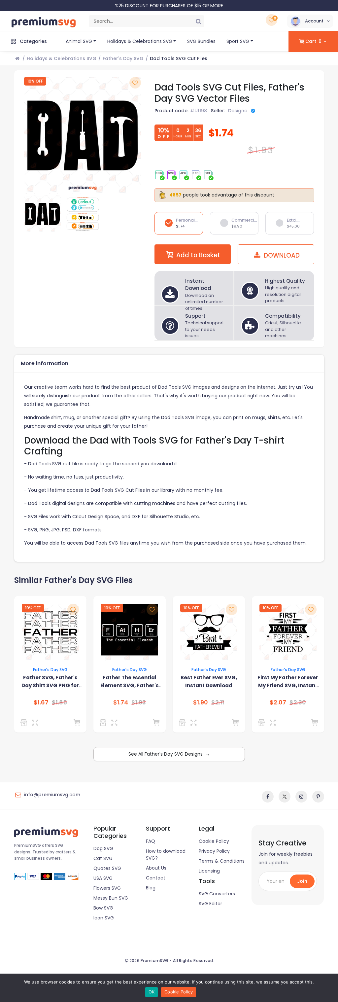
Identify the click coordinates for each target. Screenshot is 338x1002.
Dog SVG (103, 848)
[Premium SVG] (25, 723)
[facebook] (268, 797)
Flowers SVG (107, 888)
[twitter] (284, 797)
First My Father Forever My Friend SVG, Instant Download (287, 682)
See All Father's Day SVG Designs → (169, 754)
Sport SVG (237, 41)
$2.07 (278, 702)
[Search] (198, 21)
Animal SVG (79, 41)
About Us (156, 868)
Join (302, 881)
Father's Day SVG (123, 58)
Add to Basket (198, 255)
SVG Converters (217, 893)
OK (152, 991)
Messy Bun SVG (110, 898)
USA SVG (103, 878)
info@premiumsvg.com (52, 794)
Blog (150, 887)
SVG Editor (210, 903)
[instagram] (301, 797)
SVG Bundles (201, 41)
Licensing (209, 871)
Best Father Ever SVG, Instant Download (209, 681)
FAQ (150, 841)
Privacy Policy (214, 851)
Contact (155, 878)
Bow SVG (103, 908)
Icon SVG (103, 917)
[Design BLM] (104, 723)
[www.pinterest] (318, 797)
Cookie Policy (214, 841)
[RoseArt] (183, 723)
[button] (310, 21)
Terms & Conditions (222, 861)
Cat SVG (103, 858)
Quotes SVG (107, 868)
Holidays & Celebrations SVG (139, 41)
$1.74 (120, 702)
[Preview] (36, 723)
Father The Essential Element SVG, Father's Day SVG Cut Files (129, 682)
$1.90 (200, 702)
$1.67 (41, 702)
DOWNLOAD (281, 255)
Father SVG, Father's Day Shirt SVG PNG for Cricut (50, 682)
